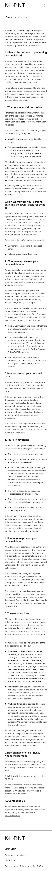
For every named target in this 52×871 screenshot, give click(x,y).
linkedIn (11, 848)
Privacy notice (15, 855)
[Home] (20, 6)
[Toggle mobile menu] (44, 5)
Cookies (10, 860)
